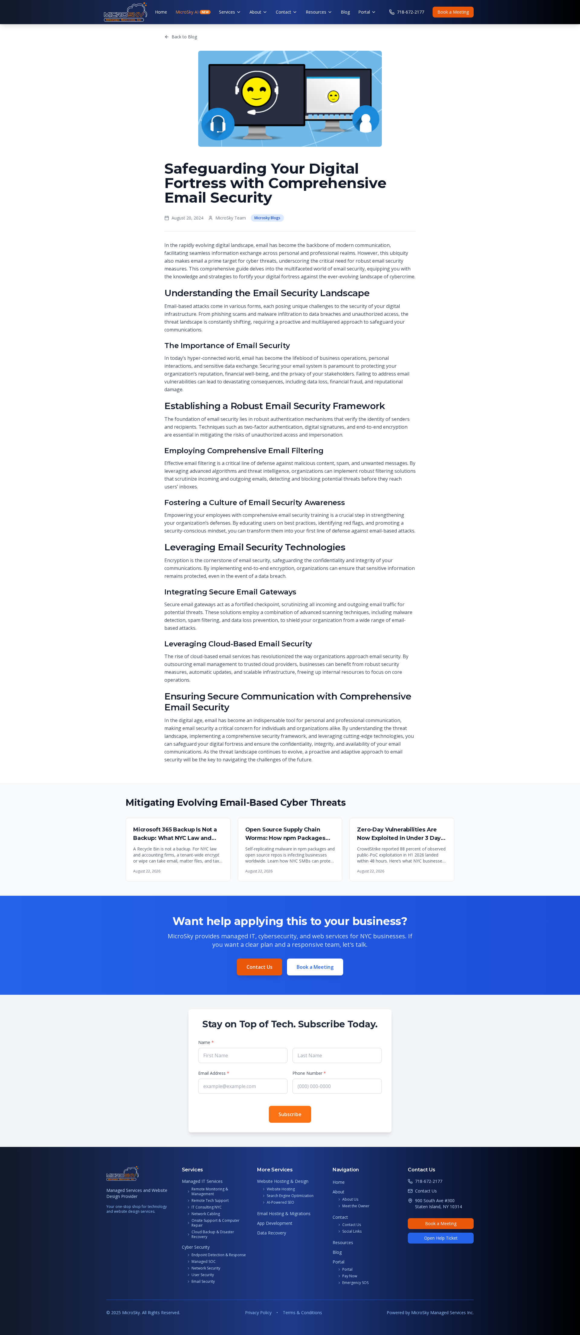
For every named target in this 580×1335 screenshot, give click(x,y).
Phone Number (309, 1073)
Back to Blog (184, 37)
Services (227, 12)
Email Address (213, 1073)
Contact (283, 12)
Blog (345, 12)
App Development (274, 1223)
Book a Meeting (453, 12)
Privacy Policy (258, 1312)
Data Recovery (271, 1233)
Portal (364, 12)
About (255, 12)
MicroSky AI (192, 12)
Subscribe (290, 1114)
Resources (316, 12)
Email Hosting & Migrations (284, 1213)
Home (161, 12)
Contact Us (259, 967)
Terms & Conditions (302, 1312)
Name (206, 1042)
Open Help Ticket (441, 1238)
